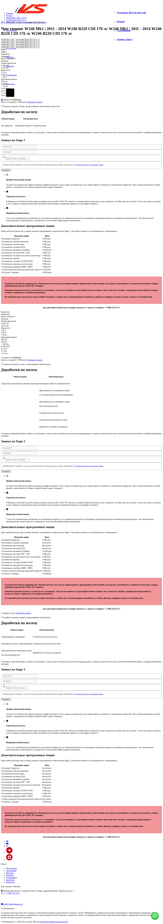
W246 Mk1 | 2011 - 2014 (16, 18)
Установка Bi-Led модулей (131, 12)
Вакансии (10, 882)
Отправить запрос (34, 102)
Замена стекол (125, 39)
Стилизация (123, 30)
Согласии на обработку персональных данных (88, 165)
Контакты (10, 84)
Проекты (10, 66)
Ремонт (121, 21)
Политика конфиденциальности (54, 922)
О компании (11, 75)
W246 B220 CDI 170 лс (16, 20)
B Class (9, 15)
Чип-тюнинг (11, 868)
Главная (9, 13)
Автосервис (11, 48)
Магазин (10, 873)
